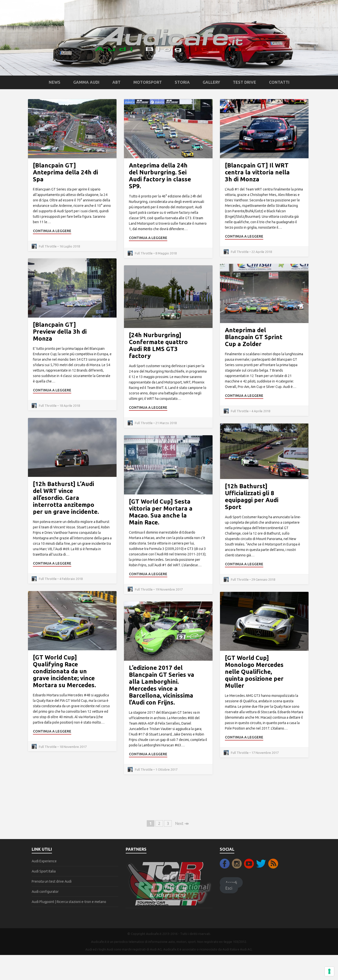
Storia (182, 82)
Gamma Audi (86, 82)
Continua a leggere (52, 231)
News (54, 82)
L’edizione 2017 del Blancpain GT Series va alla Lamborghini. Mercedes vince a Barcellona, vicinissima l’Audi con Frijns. (161, 685)
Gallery (211, 82)
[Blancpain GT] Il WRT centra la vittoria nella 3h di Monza (257, 172)
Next (182, 823)
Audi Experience (44, 861)
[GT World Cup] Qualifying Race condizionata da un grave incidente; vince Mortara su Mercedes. (64, 671)
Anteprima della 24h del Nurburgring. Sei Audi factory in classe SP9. (160, 176)
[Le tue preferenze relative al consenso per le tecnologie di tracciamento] (329, 971)
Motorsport (147, 82)
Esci (228, 888)
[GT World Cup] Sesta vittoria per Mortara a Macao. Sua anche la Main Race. (161, 512)
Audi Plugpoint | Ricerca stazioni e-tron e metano (69, 902)
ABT (116, 82)
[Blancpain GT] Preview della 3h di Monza (60, 331)
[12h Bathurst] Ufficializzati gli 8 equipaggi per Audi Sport (251, 496)
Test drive (244, 82)
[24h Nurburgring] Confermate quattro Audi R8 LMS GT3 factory (158, 345)
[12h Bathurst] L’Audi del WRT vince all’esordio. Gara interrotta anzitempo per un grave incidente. (66, 498)
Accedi (231, 882)
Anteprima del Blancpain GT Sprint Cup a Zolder (253, 337)
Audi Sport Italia (44, 871)
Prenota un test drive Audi (52, 881)
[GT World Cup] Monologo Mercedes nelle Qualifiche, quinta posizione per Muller (254, 671)
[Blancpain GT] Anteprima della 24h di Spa (65, 172)
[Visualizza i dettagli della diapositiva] (169, 883)
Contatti (279, 82)
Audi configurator (45, 892)
